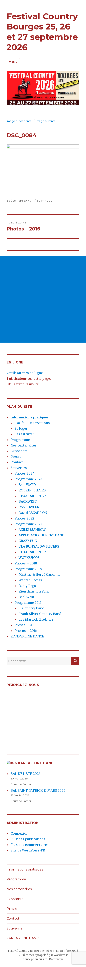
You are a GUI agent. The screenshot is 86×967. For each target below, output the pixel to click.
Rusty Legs (27, 586)
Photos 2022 (24, 518)
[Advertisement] (43, 299)
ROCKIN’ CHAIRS (32, 490)
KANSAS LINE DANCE (27, 636)
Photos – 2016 (26, 631)
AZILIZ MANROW (32, 530)
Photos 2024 (24, 473)
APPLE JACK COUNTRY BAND (41, 535)
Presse (16, 457)
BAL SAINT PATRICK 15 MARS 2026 (38, 790)
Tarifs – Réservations (32, 423)
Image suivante (46, 121)
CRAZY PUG (28, 541)
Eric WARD (27, 485)
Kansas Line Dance (37, 763)
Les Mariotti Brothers (36, 619)
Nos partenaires (24, 445)
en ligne (25, 373)
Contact (17, 462)
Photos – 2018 (26, 563)
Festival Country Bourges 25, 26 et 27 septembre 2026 (42, 31)
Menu (13, 61)
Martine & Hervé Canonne (39, 574)
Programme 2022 (28, 524)
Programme (20, 440)
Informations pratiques (30, 417)
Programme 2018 (28, 569)
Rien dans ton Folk (34, 591)
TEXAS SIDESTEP (32, 496)
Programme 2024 (28, 479)
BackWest (26, 597)
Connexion (19, 833)
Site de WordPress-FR (28, 850)
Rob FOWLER (29, 507)
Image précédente (19, 121)
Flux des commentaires (30, 845)
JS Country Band (31, 608)
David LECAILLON (33, 513)
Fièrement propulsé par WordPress (44, 955)
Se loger (21, 428)
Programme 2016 (28, 603)
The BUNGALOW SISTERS (39, 546)
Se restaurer (24, 434)
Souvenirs (19, 468)
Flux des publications (28, 839)
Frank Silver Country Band (40, 614)
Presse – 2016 (25, 625)
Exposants (19, 451)
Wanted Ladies (30, 580)
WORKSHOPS (29, 558)
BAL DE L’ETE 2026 (26, 774)
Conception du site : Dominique (43, 959)
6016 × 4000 (44, 200)
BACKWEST (28, 501)
